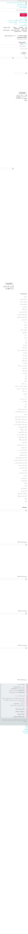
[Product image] (20, 80)
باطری (25, 324)
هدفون (25, 381)
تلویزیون (25, 393)
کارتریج (25, 475)
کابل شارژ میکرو (23, 467)
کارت (26, 375)
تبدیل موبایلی (24, 447)
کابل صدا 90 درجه (23, 473)
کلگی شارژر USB (23, 439)
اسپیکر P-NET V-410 (22, 542)
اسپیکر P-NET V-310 (22, 576)
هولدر (25, 501)
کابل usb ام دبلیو (23, 312)
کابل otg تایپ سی (23, 450)
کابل (26, 342)
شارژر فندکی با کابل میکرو (21, 419)
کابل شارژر (24, 442)
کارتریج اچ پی (24, 478)
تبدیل (26, 327)
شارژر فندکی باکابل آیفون (21, 422)
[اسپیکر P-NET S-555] (14, 663)
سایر (26, 335)
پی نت (25, 322)
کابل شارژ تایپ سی (22, 465)
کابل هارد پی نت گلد (22, 365)
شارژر (25, 337)
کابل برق (25, 355)
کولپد (26, 378)
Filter (23, 53)
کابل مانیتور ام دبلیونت (22, 317)
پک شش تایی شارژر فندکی (21, 416)
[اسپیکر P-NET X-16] (14, 594)
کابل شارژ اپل (24, 491)
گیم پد (25, 485)
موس (25, 498)
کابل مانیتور (24, 360)
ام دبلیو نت (24, 306)
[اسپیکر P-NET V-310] (14, 559)
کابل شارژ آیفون (23, 455)
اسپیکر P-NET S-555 (22, 679)
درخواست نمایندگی (19, 711)
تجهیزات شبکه (24, 329)
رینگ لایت (25, 401)
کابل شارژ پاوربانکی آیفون (21, 457)
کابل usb (25, 353)
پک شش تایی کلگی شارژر (21, 411)
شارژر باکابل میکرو (22, 437)
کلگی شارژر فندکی (22, 427)
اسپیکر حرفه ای (23, 301)
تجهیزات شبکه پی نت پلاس (21, 386)
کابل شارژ (24, 368)
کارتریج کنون (24, 480)
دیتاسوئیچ (25, 332)
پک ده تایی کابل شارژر (22, 445)
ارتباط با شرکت (20, 714)
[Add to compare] (25, 90)
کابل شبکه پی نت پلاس (22, 388)
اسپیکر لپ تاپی (23, 304)
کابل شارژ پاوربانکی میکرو (21, 462)
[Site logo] (16, 2)
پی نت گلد (24, 391)
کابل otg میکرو (23, 452)
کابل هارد (25, 363)
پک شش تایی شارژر (22, 409)
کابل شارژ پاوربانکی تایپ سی (20, 460)
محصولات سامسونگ (22, 493)
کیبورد (25, 483)
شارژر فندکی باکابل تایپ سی (20, 424)
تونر (26, 396)
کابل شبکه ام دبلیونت (22, 314)
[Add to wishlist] (17, 90)
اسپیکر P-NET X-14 (22, 645)
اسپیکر (25, 296)
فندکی (25, 414)
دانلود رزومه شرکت (19, 708)
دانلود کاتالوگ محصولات (18, 716)
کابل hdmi (24, 309)
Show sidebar (22, 42)
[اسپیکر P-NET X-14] (14, 628)
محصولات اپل (24, 488)
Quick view (21, 90)
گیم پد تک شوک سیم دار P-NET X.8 (21, 98)
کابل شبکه (24, 370)
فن (26, 340)
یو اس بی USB (23, 429)
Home (15, 35)
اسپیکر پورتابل (24, 299)
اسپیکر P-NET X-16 (22, 611)
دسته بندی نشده (23, 398)
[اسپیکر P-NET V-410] (14, 525)
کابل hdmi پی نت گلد (22, 350)
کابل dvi (25, 345)
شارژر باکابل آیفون (23, 432)
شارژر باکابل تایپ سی (22, 434)
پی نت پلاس (24, 383)
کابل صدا (25, 373)
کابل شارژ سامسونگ (22, 496)
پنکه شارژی (24, 319)
